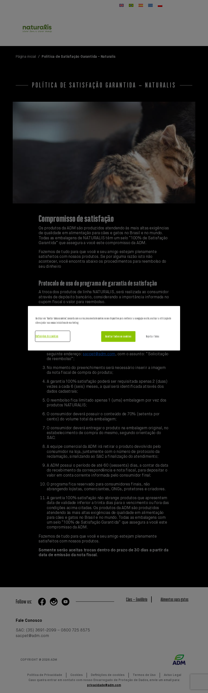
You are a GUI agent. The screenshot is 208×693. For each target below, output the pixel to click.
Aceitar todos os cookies (118, 336)
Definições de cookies (47, 336)
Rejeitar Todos (152, 336)
